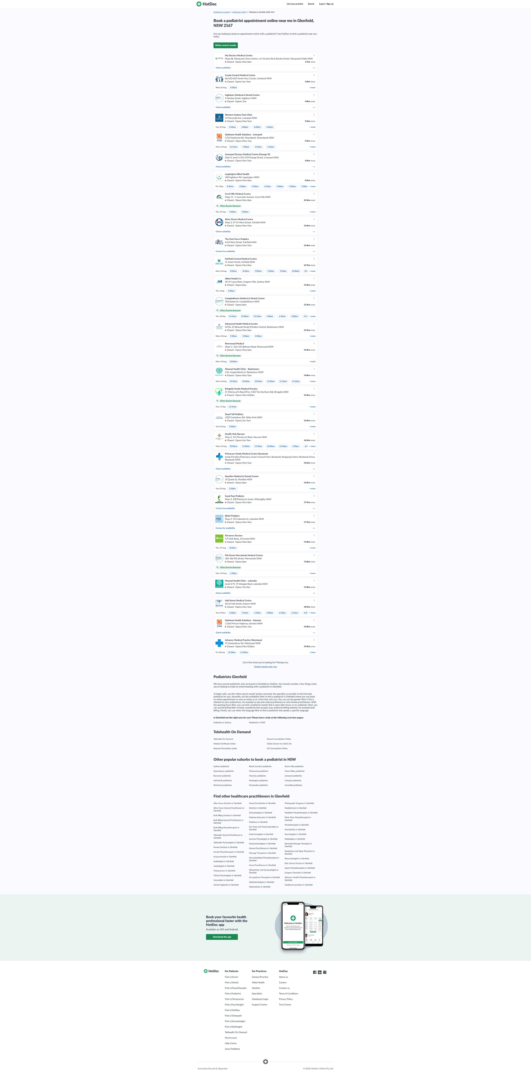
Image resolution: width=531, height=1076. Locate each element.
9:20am (271, 271)
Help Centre (231, 1043)
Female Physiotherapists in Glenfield (229, 852)
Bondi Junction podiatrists (260, 766)
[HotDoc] (206, 4)
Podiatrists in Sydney (222, 723)
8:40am (246, 271)
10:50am (258, 381)
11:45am (233, 147)
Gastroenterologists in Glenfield (262, 844)
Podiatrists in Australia (222, 12)
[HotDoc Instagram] (324, 972)
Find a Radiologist (233, 1027)
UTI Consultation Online (277, 748)
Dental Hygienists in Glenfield (226, 885)
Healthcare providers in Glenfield (299, 885)
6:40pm (269, 127)
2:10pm (282, 613)
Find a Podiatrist (233, 994)
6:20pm (257, 127)
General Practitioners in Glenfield (263, 848)
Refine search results (225, 45)
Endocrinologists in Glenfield (261, 834)
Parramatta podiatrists (258, 785)
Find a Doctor (231, 977)
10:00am (296, 271)
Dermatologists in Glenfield (260, 813)
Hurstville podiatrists (293, 785)
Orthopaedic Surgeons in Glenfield (299, 803)
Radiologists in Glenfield (295, 839)
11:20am (296, 381)
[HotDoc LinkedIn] (319, 972)
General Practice (260, 977)
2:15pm (294, 613)
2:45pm (267, 186)
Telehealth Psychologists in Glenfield (229, 843)
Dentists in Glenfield (257, 808)
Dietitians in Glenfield (258, 822)
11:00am (271, 381)
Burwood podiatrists (222, 776)
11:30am (258, 446)
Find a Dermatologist (235, 1021)
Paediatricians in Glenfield (295, 808)
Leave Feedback (232, 1049)
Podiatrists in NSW (239, 12)
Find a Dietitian (232, 1010)
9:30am (233, 88)
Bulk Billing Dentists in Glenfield (227, 816)
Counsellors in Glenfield (223, 880)
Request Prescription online (225, 748)
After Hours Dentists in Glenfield (227, 803)
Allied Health (258, 982)
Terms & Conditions (288, 994)
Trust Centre (285, 1005)
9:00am (258, 271)
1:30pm (269, 316)
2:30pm (255, 186)
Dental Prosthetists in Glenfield (262, 803)
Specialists (257, 994)
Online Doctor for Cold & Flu (279, 744)
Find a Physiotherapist (236, 988)
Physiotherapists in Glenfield (297, 825)
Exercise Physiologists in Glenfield (263, 839)
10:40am (246, 381)
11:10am (283, 381)
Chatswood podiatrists (258, 771)
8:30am (230, 186)
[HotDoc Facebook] (314, 972)
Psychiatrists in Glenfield (295, 830)
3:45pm (258, 147)
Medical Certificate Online (225, 744)
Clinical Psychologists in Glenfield (227, 876)
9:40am (283, 271)
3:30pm (292, 186)
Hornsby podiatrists (257, 776)
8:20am (233, 271)
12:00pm (245, 316)
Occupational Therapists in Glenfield (264, 877)
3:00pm (280, 186)
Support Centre (259, 1005)
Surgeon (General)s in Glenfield (298, 873)
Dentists (256, 988)
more (312, 88)
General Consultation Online (279, 739)
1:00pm (246, 147)
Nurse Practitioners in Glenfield (262, 865)
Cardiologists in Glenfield (224, 866)
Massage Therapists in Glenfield (262, 853)
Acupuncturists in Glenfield (225, 857)
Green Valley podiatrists (294, 771)
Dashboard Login (260, 999)
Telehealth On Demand (223, 739)
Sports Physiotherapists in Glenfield (300, 868)
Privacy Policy (286, 999)
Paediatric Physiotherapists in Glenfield (301, 813)
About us (283, 977)
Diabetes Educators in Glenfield (262, 817)
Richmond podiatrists (223, 785)
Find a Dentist (232, 982)
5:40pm (232, 127)
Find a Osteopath (233, 1016)
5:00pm (305, 186)
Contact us (284, 988)
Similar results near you (265, 667)
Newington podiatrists (258, 781)
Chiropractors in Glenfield (224, 871)
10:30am (233, 381)
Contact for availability (225, 251)
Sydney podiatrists (221, 766)
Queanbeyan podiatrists (224, 771)
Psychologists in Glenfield (295, 834)
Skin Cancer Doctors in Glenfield (298, 863)
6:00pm (245, 127)
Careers (283, 982)
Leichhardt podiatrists (223, 781)
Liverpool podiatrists (293, 776)
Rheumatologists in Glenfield (297, 859)
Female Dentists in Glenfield (225, 847)
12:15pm (257, 316)
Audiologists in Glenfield (224, 861)
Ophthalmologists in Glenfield (261, 882)
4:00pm (232, 212)
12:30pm (283, 446)
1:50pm (257, 613)
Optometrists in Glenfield (259, 887)
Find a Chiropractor (234, 999)
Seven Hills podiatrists (294, 766)
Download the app (222, 937)
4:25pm (270, 147)
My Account (231, 1038)
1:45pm (282, 316)
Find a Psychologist (234, 1005)
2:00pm (242, 186)
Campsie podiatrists (293, 781)
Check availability (223, 68)
